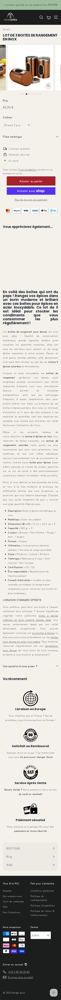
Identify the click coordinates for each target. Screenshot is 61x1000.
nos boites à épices (43, 632)
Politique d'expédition (42, 905)
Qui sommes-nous (12, 896)
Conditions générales (42, 890)
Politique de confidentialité (38, 898)
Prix (5, 100)
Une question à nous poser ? (20, 666)
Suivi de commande (13, 901)
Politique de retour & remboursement (42, 913)
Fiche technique (12, 136)
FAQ (5, 906)
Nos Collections (11, 912)
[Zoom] (48, 85)
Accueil (6, 29)
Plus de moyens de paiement (31, 199)
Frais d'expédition (27, 169)
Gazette (7, 890)
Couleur (7, 117)
